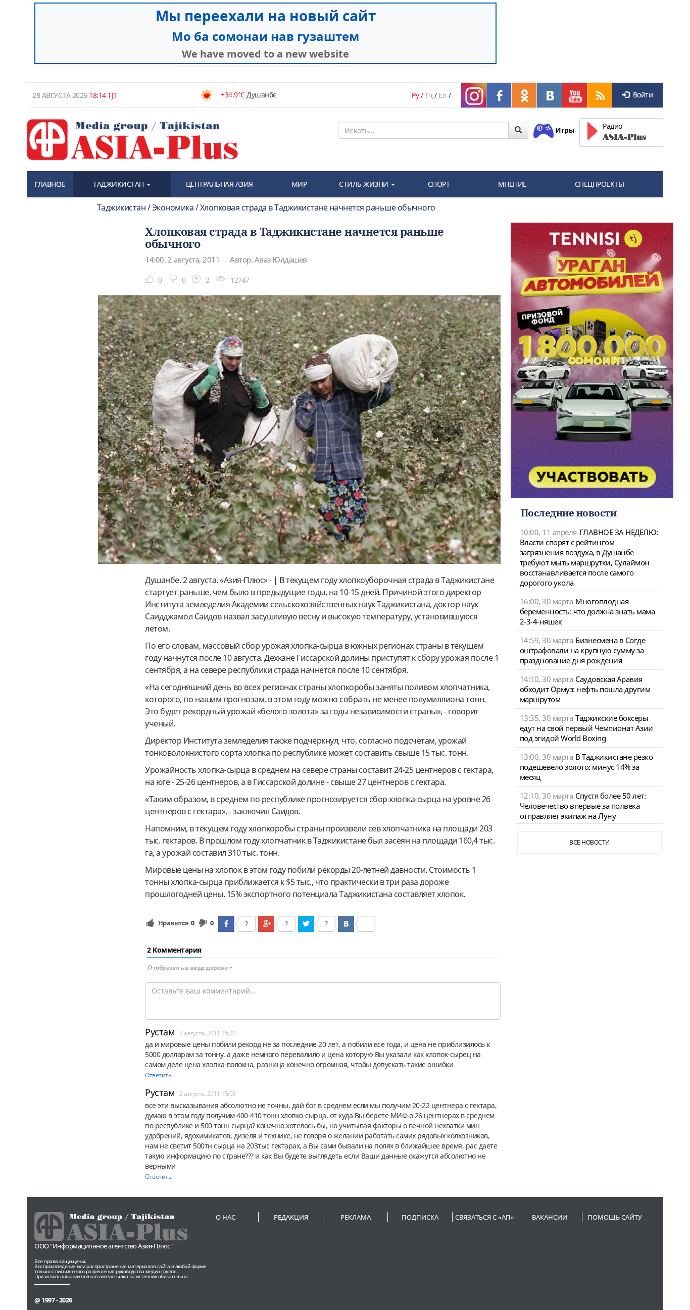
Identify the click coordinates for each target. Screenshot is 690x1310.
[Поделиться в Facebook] (226, 924)
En (442, 95)
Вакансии (549, 1217)
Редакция (291, 1217)
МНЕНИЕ (512, 184)
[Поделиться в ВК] (346, 924)
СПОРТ (439, 184)
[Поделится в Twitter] (306, 924)
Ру (415, 95)
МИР (299, 184)
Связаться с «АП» (484, 1217)
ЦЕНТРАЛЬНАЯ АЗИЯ (219, 184)
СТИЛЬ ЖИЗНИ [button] (364, 184)
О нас (225, 1217)
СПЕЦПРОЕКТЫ (599, 184)
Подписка (420, 1217)
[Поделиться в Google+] (266, 924)
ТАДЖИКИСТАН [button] (119, 184)
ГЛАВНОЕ (49, 184)
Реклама (355, 1217)
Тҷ (429, 95)
